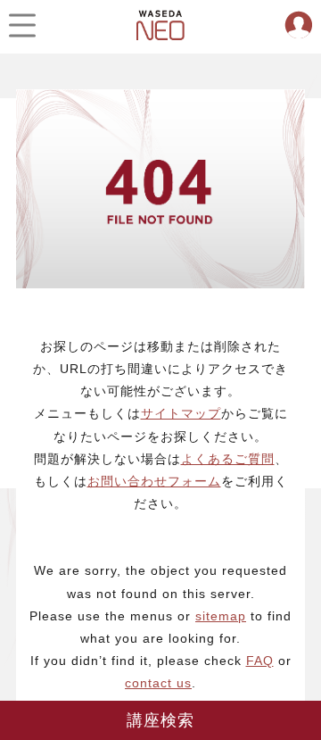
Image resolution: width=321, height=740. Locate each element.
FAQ (260, 660)
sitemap (220, 616)
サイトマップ (181, 413)
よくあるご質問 (228, 459)
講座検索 (161, 720)
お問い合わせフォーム (154, 481)
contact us (158, 683)
